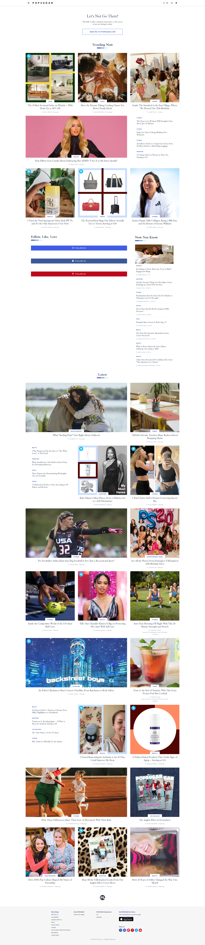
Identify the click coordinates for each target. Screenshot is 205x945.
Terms (53, 922)
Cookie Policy (55, 935)
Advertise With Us (56, 919)
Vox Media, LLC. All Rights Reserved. (105, 939)
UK (97, 914)
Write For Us (54, 914)
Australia (98, 917)
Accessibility (55, 917)
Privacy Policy (55, 925)
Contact (53, 927)
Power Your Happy (79, 914)
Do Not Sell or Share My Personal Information (60, 931)
